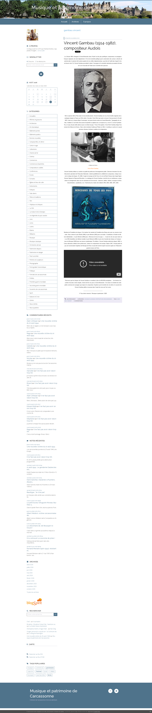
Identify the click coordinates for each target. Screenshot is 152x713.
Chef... (28, 622)
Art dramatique (34, 127)
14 (50, 97)
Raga (29, 333)
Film (30, 201)
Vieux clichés (33, 304)
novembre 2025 (32, 586)
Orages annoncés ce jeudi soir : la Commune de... (42, 631)
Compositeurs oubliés (36, 168)
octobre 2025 (31, 589)
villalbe (52, 671)
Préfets (31, 278)
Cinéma (31, 157)
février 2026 (30, 578)
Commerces (33, 160)
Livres (31, 223)
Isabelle (30, 346)
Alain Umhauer (32, 321)
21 (50, 99)
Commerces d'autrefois (36, 164)
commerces (39, 668)
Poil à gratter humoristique (37, 267)
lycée (45, 671)
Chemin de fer (33, 153)
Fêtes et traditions (35, 197)
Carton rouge (33, 145)
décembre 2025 (32, 584)
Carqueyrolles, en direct (36, 142)
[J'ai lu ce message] (150, 711)
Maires (31, 230)
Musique (32, 238)
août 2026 (30, 565)
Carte (31, 644)
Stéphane (30, 419)
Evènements (33, 186)
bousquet (31, 675)
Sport (31, 293)
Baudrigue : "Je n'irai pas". (36, 492)
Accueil (64, 22)
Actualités (32, 116)
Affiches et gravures (35, 120)
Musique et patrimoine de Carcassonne (76, 7)
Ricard (29, 383)
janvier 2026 (30, 581)
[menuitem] (64, 21)
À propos (87, 22)
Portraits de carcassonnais (37, 274)
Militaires (32, 234)
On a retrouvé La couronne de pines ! (41, 538)
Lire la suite (41, 51)
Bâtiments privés (34, 131)
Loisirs (31, 227)
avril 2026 (30, 575)
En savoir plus (97, 711)
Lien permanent (70, 299)
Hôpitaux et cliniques (35, 204)
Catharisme (33, 149)
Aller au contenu (6, 2)
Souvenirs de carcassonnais (38, 289)
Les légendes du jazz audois (38, 216)
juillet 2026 (30, 567)
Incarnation (36, 622)
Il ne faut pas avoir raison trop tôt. (39, 457)
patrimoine (50, 668)
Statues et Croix (34, 297)
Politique (32, 271)
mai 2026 (29, 573)
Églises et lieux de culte (36, 182)
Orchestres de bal (35, 245)
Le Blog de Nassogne (36, 633)
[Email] (41, 74)
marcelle (30, 371)
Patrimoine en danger (36, 252)
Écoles (31, 175)
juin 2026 (29, 570)
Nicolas (29, 358)
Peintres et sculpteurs (36, 260)
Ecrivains (32, 179)
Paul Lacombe (33, 256)
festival (38, 671)
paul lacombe (41, 675)
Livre (30, 219)
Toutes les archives (33, 592)
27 (46, 102)
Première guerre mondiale (37, 282)
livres (50, 675)
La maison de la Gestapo (37, 212)
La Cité (31, 208)
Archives (75, 22)
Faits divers (33, 193)
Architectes (33, 123)
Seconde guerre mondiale (37, 286)
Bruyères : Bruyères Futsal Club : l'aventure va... (41, 624)
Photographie (33, 263)
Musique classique (35, 241)
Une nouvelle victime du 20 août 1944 (41, 447)
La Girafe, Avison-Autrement (38, 626)
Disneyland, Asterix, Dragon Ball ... (37, 629)
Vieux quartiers (34, 308)
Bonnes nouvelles (35, 138)
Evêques (32, 190)
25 (37, 102)
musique (30, 668)
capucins (30, 671)
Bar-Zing (53, 629)
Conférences (33, 171)
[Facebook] (110, 691)
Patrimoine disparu (35, 249)
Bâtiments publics (34, 134)
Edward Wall (31, 406)
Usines (31, 300)
